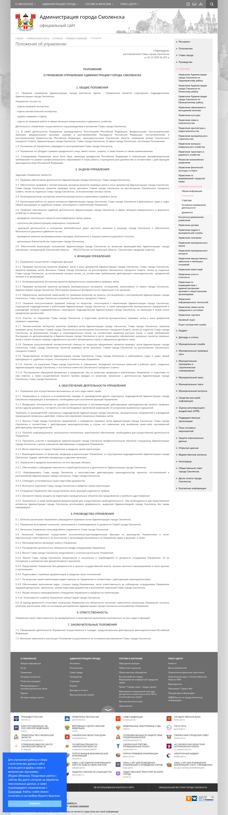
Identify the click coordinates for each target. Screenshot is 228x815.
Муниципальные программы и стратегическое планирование (188, 366)
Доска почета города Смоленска (190, 480)
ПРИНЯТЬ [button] (34, 803)
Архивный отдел (186, 320)
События (188, 4)
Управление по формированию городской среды (191, 178)
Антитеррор (185, 461)
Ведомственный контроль (193, 454)
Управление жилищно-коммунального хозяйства (191, 145)
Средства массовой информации (189, 399)
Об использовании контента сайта (114, 787)
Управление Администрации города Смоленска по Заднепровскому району (192, 77)
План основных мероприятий (187, 429)
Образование (125, 705)
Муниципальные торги (191, 384)
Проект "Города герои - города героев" (138, 686)
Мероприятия (175, 684)
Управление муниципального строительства (192, 137)
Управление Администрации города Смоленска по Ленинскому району (192, 88)
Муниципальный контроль (193, 391)
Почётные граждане (31, 681)
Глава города (186, 55)
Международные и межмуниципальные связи (34, 687)
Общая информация (192, 191)
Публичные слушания (130, 667)
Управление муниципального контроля (192, 252)
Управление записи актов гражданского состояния (191, 308)
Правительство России (85, 717)
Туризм (24, 693)
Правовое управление (76, 38)
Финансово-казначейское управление (191, 161)
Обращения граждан (129, 663)
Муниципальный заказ (191, 377)
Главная (19, 38)
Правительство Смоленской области (37, 736)
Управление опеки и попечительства (188, 121)
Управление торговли (189, 315)
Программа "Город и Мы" (180, 688)
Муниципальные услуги (131, 701)
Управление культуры (189, 115)
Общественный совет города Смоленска (190, 470)
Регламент (184, 41)
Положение (187, 195)
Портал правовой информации (140, 753)
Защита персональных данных (191, 440)
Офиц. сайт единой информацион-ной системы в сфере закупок (91, 764)
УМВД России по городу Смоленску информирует (185, 699)
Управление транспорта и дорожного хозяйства (191, 153)
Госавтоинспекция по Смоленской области (85, 745)
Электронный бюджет (186, 753)
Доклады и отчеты (188, 337)
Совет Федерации (133, 717)
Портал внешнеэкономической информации (90, 754)
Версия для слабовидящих (194, 4)
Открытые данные (189, 448)
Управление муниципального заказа (192, 244)
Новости (172, 663)
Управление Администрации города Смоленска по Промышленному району (192, 99)
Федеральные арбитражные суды (142, 726)
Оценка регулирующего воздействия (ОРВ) (192, 409)
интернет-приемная (79, 806)
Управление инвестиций (190, 269)
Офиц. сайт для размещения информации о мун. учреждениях (193, 764)
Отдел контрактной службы (192, 324)
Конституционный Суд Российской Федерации (35, 727)
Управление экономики (189, 238)
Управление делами (188, 225)
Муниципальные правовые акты (193, 352)
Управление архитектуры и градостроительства (191, 129)
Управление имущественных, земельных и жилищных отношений (193, 261)
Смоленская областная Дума (89, 735)
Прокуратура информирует (181, 693)
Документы (187, 212)
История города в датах (32, 697)
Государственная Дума (187, 717)
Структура (57, 38)
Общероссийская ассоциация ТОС (92, 772)
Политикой (14, 791)
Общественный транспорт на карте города (143, 773)
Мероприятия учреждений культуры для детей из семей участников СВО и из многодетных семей (138, 694)
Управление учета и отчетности (188, 276)
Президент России (32, 717)
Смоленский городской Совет (191, 735)
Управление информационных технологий (193, 300)
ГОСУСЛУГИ (180, 726)
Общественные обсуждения (133, 672)
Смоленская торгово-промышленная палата (136, 745)
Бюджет (183, 330)
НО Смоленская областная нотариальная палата (189, 745)
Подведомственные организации (189, 419)
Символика (26, 672)
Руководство (185, 62)
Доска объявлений (177, 667)
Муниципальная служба (192, 344)
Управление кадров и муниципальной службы (190, 231)
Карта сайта (201, 4)
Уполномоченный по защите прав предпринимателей (142, 736)
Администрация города (38, 38)
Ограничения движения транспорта (186, 672)
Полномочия (186, 48)
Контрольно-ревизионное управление (191, 218)
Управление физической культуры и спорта (190, 169)
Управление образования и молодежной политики (191, 109)
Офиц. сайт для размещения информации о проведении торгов (143, 764)
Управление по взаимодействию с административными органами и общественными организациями (192, 288)
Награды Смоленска (30, 676)
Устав (23, 667)
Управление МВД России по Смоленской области (37, 745)
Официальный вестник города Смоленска (183, 787)
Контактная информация (192, 488)
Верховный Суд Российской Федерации (88, 727)
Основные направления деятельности (194, 206)
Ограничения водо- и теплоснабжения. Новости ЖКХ (187, 678)
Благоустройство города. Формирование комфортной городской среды (138, 679)
